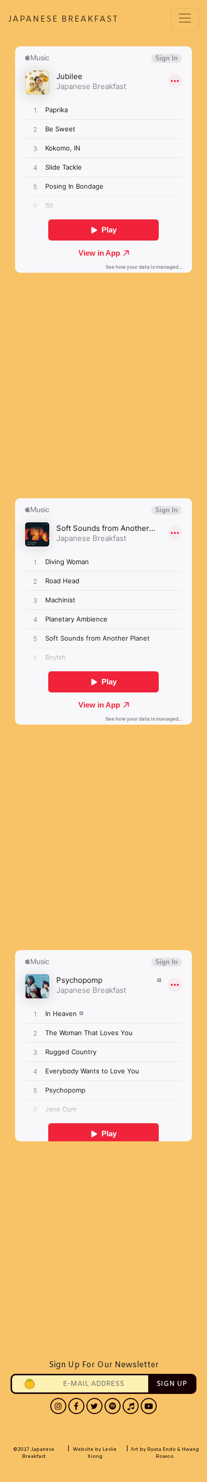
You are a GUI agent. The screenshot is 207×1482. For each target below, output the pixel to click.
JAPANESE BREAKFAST (36, 19)
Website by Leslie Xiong (95, 1453)
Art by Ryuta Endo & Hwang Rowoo (165, 1453)
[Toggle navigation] (185, 19)
